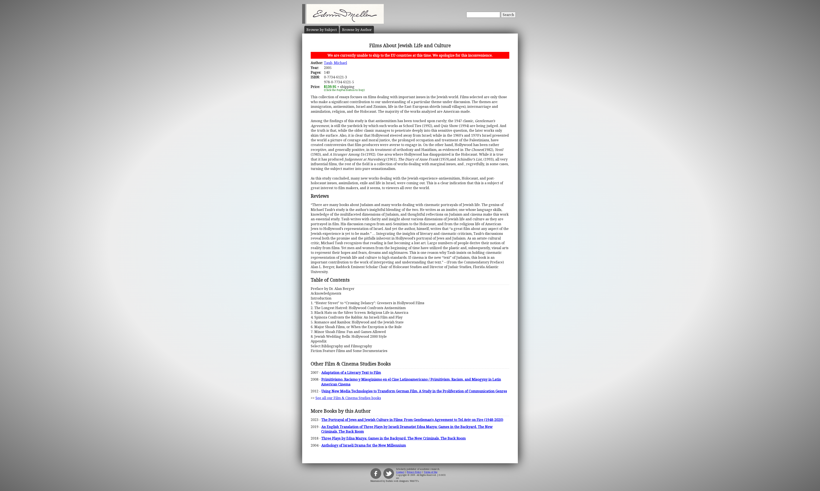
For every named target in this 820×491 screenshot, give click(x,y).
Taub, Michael (335, 62)
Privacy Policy (414, 472)
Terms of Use (430, 472)
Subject (321, 29)
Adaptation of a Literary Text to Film (351, 372)
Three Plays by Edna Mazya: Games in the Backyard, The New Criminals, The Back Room (393, 438)
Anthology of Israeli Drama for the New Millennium (363, 445)
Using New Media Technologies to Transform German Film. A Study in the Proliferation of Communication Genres (414, 391)
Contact (400, 472)
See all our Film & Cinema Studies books (348, 398)
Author (357, 29)
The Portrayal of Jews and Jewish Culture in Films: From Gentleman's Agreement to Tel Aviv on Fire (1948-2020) (412, 419)
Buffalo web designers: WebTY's (402, 480)
